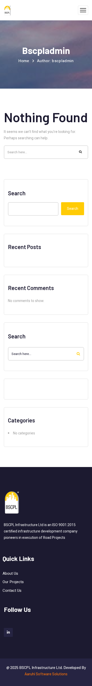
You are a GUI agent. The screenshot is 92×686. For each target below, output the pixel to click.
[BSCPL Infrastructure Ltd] (7, 10)
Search (17, 193)
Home (23, 61)
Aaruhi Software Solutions (46, 673)
